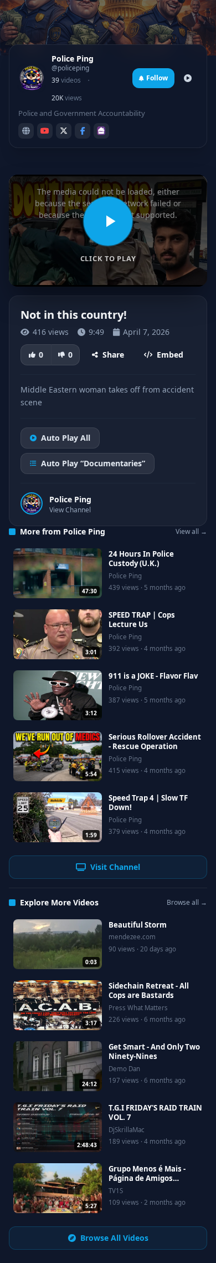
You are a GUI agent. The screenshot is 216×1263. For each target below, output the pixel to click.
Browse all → (187, 902)
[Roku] (101, 131)
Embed (170, 354)
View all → (191, 531)
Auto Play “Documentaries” (93, 463)
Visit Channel (115, 867)
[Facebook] (82, 131)
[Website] (26, 131)
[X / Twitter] (63, 131)
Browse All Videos (114, 1238)
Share (113, 354)
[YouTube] (45, 131)
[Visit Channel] (188, 78)
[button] (108, 230)
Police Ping (70, 499)
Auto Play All (65, 437)
